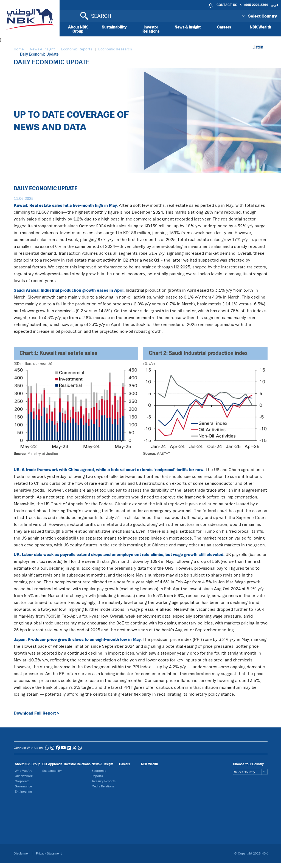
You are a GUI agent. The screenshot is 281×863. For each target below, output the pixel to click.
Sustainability (114, 27)
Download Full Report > (36, 712)
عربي (274, 5)
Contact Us (227, 5)
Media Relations (103, 786)
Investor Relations (150, 29)
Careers (224, 27)
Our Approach (52, 764)
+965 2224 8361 (255, 5)
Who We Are (23, 770)
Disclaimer (22, 853)
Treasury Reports (104, 781)
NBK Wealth (260, 27)
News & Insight (188, 27)
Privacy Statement (49, 853)
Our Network (24, 776)
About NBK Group (78, 29)
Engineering (23, 791)
